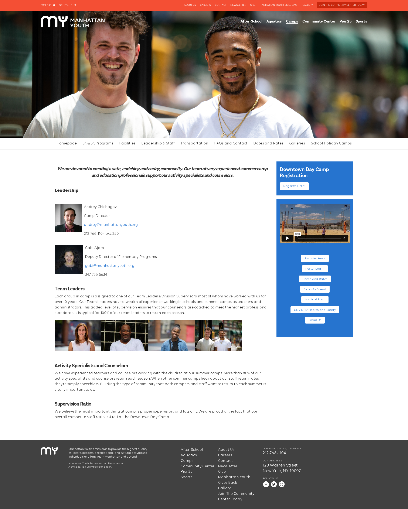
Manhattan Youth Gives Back (278, 5)
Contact (220, 5)
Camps (292, 21)
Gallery (307, 5)
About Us (190, 5)
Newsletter (238, 5)
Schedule (66, 5)
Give (252, 5)
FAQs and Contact (230, 143)
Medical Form (315, 299)
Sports (361, 21)
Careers (205, 5)
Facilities (127, 143)
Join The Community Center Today (342, 5)
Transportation (194, 143)
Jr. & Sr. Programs (98, 143)
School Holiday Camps (331, 143)
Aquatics (274, 21)
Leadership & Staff (158, 143)
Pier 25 (345, 21)
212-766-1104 (274, 453)
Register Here (315, 258)
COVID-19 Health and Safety (315, 309)
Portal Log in (314, 268)
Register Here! (294, 186)
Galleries (297, 143)
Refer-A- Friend (315, 289)
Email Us (315, 320)
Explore (46, 5)
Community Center (318, 21)
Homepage (67, 143)
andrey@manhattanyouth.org (111, 225)
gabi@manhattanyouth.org (109, 266)
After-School (251, 21)
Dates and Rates (268, 143)
